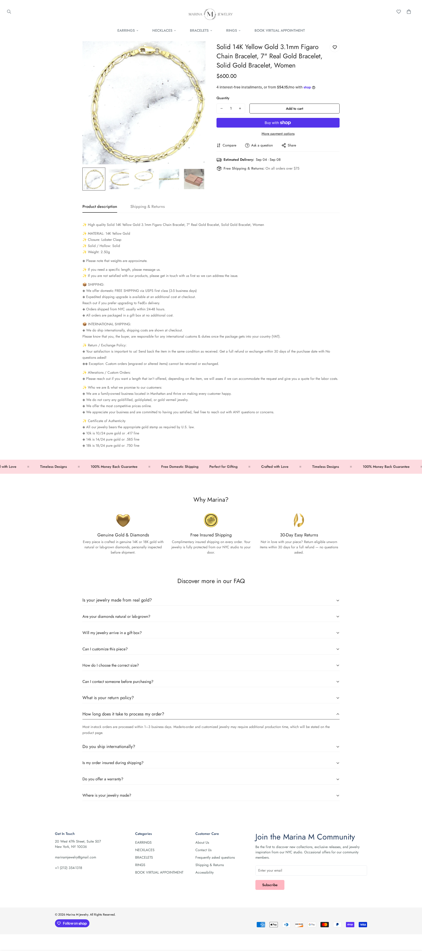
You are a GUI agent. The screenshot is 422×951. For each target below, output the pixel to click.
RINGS (231, 30)
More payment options (278, 133)
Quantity (222, 98)
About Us (202, 842)
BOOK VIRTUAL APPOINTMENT (280, 30)
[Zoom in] (196, 50)
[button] (409, 12)
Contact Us (203, 849)
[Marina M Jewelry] (211, 12)
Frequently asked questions (215, 857)
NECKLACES (162, 30)
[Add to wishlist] (335, 47)
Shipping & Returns (209, 864)
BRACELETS (199, 30)
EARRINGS (126, 30)
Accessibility (204, 872)
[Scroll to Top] (413, 927)
